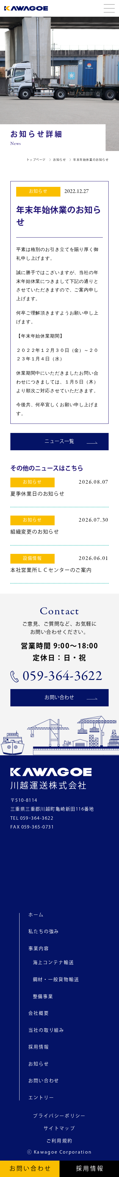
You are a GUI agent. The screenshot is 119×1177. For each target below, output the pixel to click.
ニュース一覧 (59, 441)
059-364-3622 (63, 677)
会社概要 (38, 1013)
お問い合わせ (59, 697)
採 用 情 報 (89, 1169)
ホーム (36, 915)
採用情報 (38, 1047)
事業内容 (38, 948)
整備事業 (43, 996)
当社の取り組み (46, 1030)
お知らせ (59, 160)
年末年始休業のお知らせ (91, 160)
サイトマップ (59, 1129)
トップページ (36, 160)
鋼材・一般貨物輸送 (56, 979)
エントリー (41, 1098)
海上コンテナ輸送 (53, 962)
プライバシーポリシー (59, 1116)
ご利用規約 (59, 1141)
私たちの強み (43, 931)
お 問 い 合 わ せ (29, 1169)
